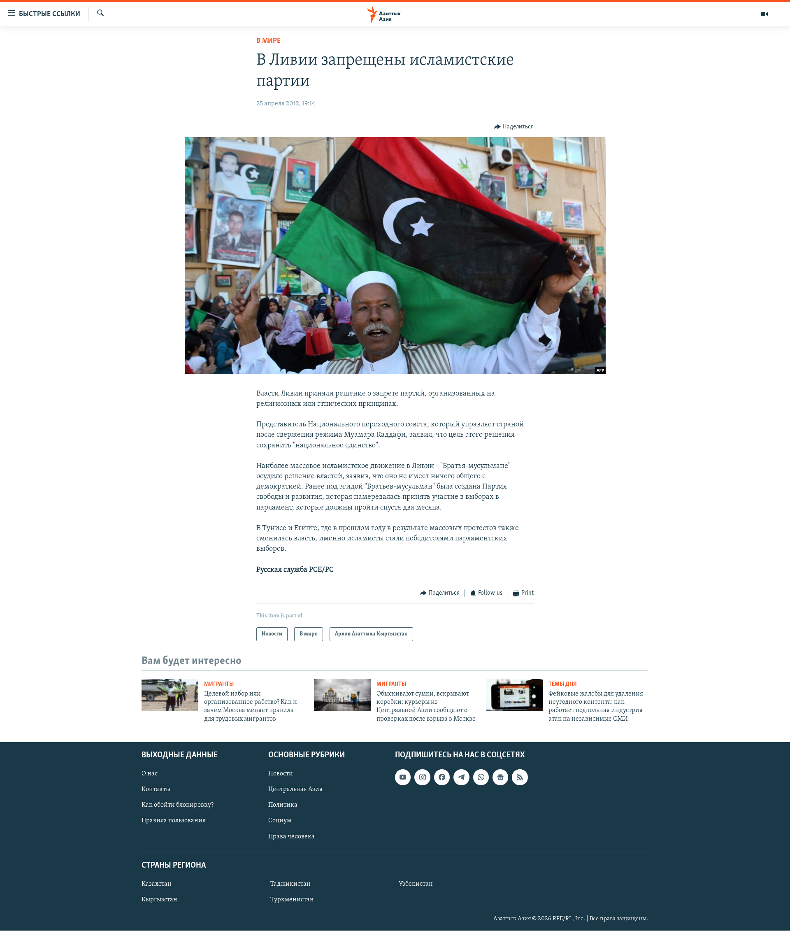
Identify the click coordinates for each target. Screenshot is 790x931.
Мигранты (219, 684)
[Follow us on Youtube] (403, 777)
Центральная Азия (295, 790)
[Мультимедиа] (764, 14)
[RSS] (519, 777)
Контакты (156, 790)
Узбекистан (416, 884)
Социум (279, 821)
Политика (282, 805)
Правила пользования (174, 821)
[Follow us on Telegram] (461, 777)
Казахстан (157, 884)
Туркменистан (292, 899)
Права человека (291, 836)
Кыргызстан (159, 899)
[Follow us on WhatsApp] (481, 777)
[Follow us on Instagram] (422, 777)
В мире (268, 41)
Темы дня (562, 684)
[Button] (514, 126)
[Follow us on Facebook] (442, 777)
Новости (280, 773)
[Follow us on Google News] (500, 777)
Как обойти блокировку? (178, 805)
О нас (150, 773)
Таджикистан (290, 884)
